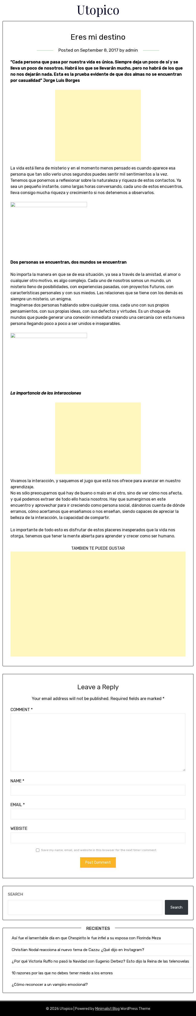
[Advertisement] (98, 125)
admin (131, 50)
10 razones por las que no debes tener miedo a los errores (62, 973)
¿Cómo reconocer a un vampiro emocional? (50, 984)
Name (17, 780)
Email (17, 804)
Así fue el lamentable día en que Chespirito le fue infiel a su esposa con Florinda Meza (86, 938)
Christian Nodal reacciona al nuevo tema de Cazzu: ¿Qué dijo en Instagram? (78, 949)
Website (18, 828)
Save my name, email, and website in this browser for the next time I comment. (99, 850)
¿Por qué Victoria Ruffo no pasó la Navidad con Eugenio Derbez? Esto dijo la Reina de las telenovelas (100, 961)
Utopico (98, 9)
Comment (21, 709)
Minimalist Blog (107, 1009)
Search (15, 894)
